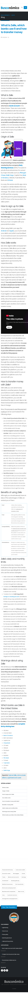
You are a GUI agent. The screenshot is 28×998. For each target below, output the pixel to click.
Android (3, 231)
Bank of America (8, 735)
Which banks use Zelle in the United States (12, 815)
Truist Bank (6, 763)
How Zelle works (6, 798)
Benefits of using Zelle (7, 804)
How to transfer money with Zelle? (10, 801)
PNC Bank (6, 758)
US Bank (10, 180)
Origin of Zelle (5, 791)
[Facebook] (2, 970)
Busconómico (5, 15)
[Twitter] (4, 970)
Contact (14, 988)
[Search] (21, 8)
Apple (11, 231)
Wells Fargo (10, 175)
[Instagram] (7, 970)
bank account (14, 106)
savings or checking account (11, 596)
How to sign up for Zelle (8, 794)
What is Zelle (5, 787)
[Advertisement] (14, 55)
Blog (13, 15)
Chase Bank (6, 743)
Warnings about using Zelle (9, 811)
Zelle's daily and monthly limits (10, 808)
